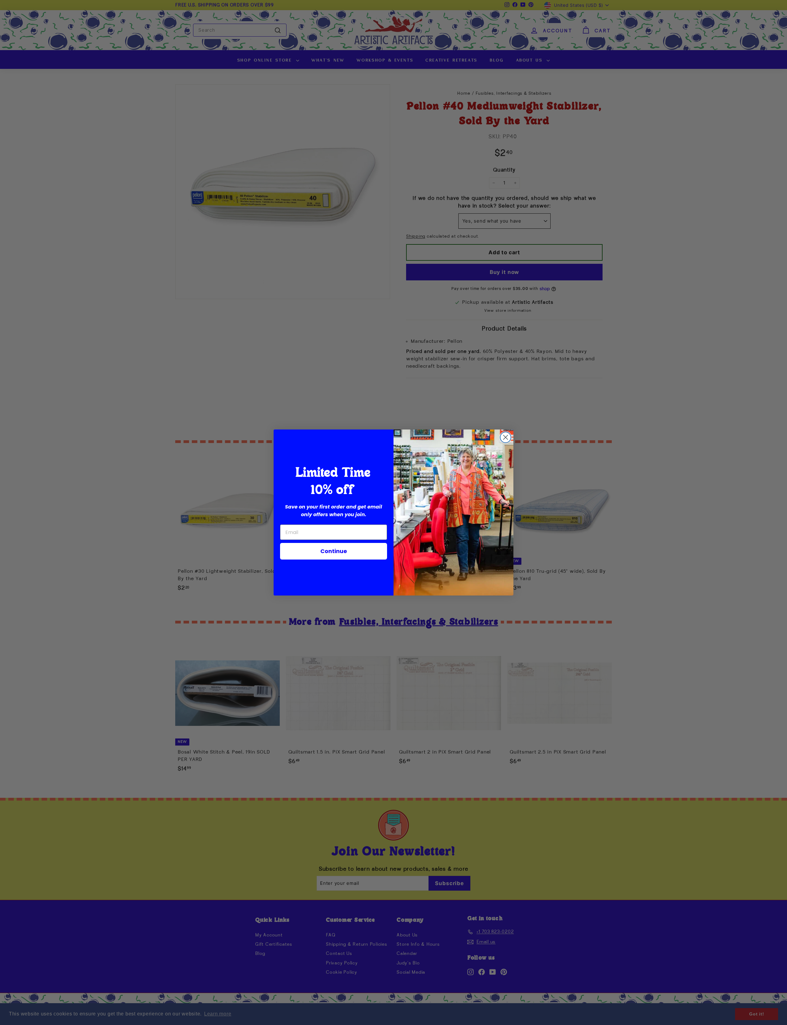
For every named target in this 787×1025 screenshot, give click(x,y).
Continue (333, 551)
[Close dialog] (505, 437)
